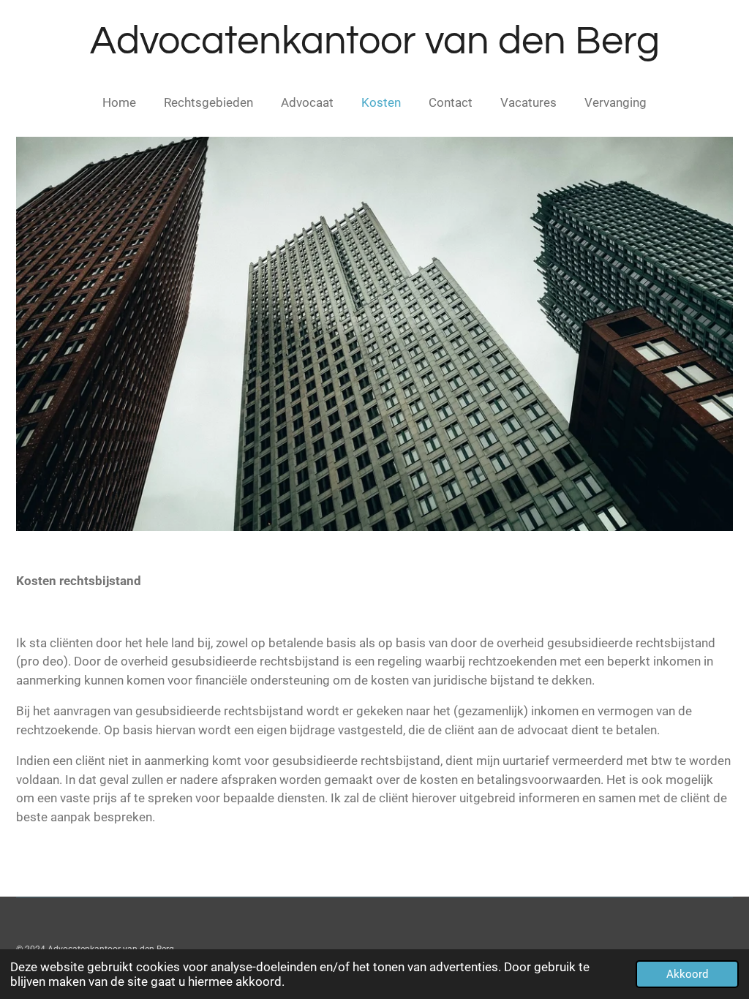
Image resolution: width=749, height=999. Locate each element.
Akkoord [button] (687, 974)
